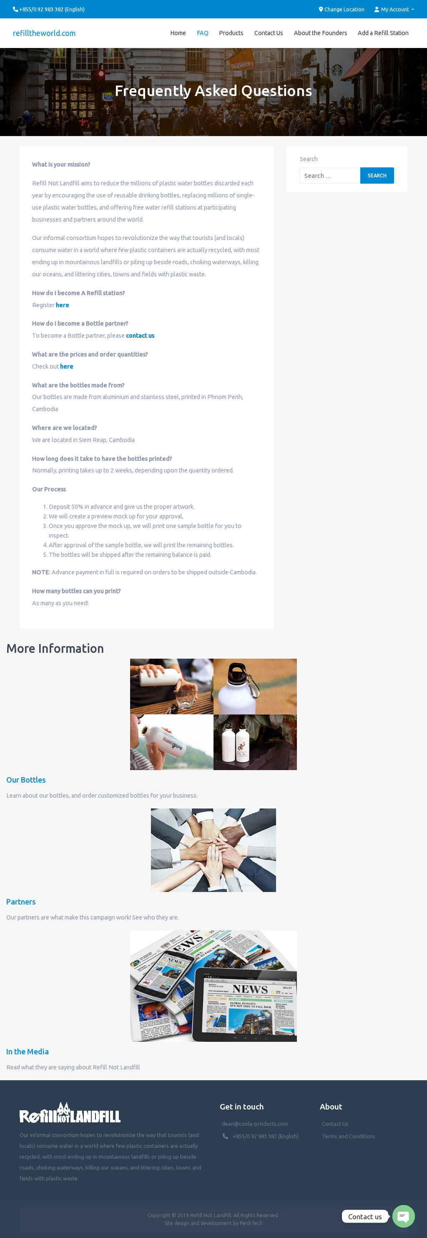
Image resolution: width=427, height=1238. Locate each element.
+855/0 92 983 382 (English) (266, 1136)
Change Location (343, 9)
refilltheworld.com (44, 33)
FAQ (202, 33)
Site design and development (198, 1223)
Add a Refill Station (383, 33)
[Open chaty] (403, 1216)
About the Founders (320, 33)
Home (178, 33)
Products (231, 33)
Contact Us (268, 33)
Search (309, 159)
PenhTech (251, 1223)
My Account (395, 9)
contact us (140, 335)
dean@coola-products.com (255, 1124)
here (62, 305)
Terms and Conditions (348, 1136)
